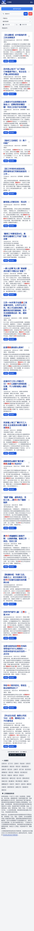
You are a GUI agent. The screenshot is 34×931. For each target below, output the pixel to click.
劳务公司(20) (25, 778)
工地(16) (4, 787)
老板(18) (26, 781)
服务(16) (29, 784)
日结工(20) (4, 781)
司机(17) (17, 784)
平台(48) (22, 763)
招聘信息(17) (5, 784)
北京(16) (23, 784)
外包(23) (21, 775)
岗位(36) (12, 766)
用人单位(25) (23, 772)
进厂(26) (21, 769)
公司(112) (4, 763)
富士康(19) (11, 781)
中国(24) (10, 775)
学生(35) (18, 766)
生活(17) (12, 784)
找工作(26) (28, 769)
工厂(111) (10, 763)
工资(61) (16, 763)
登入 (31, 2)
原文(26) (11, 772)
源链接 (6, 61)
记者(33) (4, 769)
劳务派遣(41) (5, 766)
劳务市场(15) (10, 787)
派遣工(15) (18, 787)
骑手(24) (15, 775)
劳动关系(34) (25, 766)
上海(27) (15, 769)
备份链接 (11, 61)
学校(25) (17, 772)
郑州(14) (4, 790)
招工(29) (10, 769)
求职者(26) (4, 772)
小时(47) (28, 763)
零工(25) (4, 775)
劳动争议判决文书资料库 (10, 835)
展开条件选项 (17, 9)
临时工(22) (12, 778)
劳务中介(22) (5, 778)
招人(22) (19, 778)
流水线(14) (25, 787)
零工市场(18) (19, 781)
